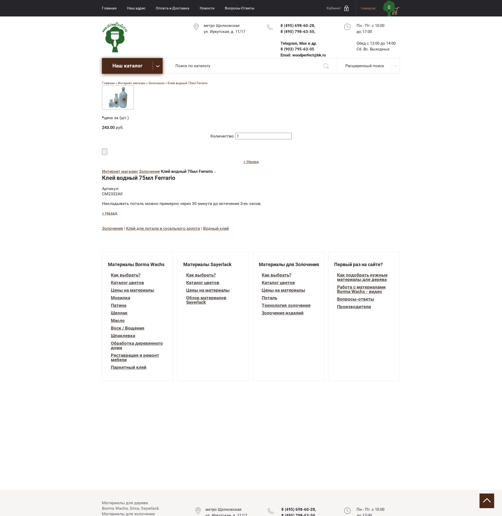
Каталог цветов (127, 282)
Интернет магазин (120, 171)
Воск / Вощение (127, 328)
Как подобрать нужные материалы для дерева (362, 277)
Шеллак (119, 313)
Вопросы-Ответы (239, 8)
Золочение (149, 171)
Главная (109, 8)
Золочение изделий (283, 313)
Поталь (269, 298)
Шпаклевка (123, 336)
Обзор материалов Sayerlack (206, 300)
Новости (207, 8)
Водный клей (216, 228)
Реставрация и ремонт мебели (135, 357)
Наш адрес (136, 8)
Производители (354, 307)
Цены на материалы (132, 290)
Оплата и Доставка (172, 8)
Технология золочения (286, 305)
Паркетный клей (128, 367)
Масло (118, 320)
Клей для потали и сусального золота (163, 228)
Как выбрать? (125, 275)
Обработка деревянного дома (137, 345)
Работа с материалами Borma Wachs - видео (361, 289)
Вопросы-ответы (355, 299)
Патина (118, 305)
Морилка (120, 298)
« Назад (251, 161)
